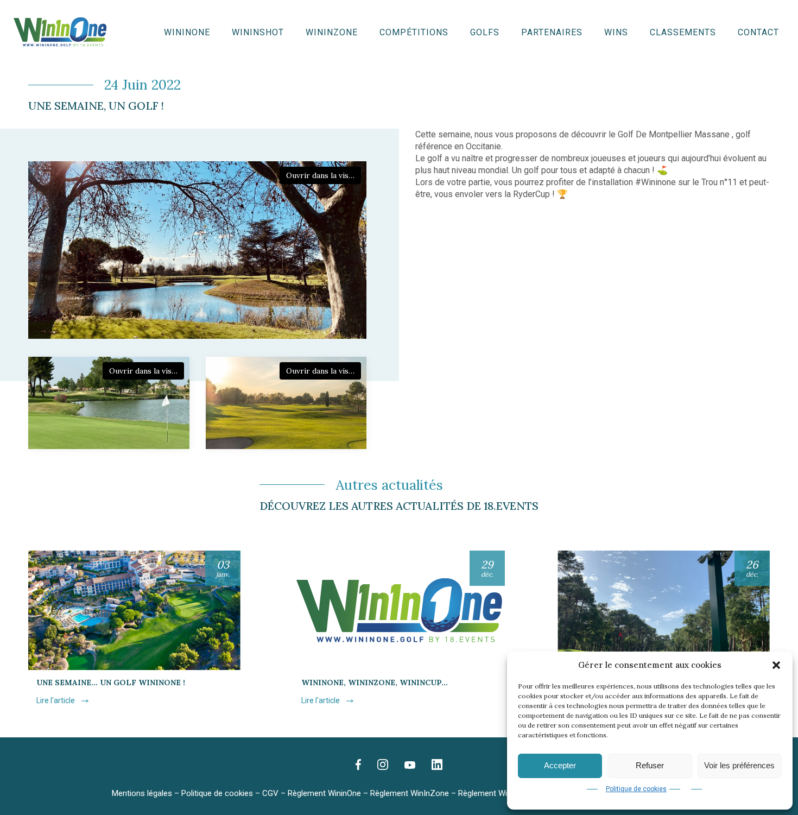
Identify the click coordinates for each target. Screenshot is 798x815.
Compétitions (413, 32)
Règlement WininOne (324, 793)
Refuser (650, 765)
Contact (758, 32)
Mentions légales (142, 793)
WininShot (258, 32)
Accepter (560, 765)
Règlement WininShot (496, 793)
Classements (683, 32)
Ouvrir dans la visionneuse (323, 175)
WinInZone (332, 32)
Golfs (484, 32)
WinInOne (187, 32)
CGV (270, 793)
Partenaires (551, 32)
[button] (776, 665)
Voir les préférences (739, 765)
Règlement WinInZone (409, 793)
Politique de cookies (636, 789)
